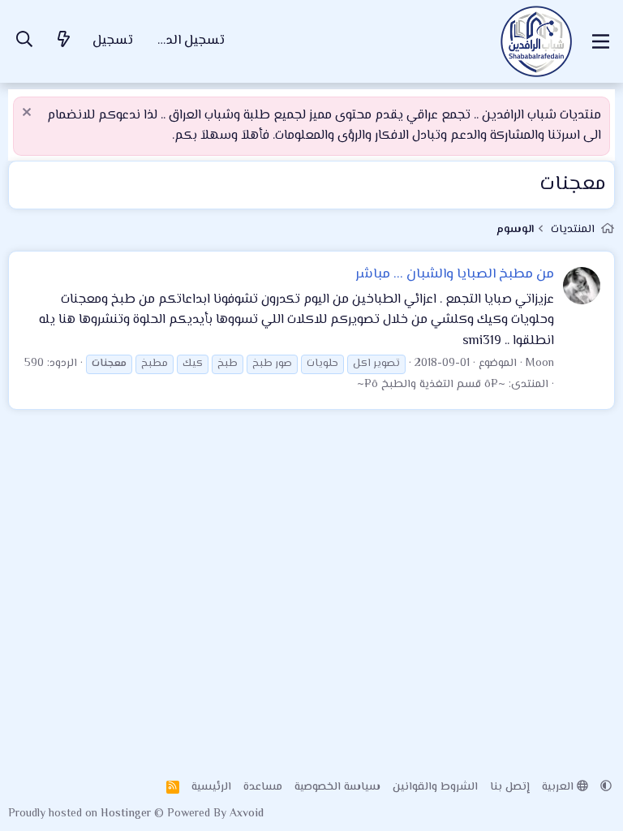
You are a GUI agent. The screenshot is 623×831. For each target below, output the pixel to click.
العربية (559, 787)
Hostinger (127, 814)
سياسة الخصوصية (337, 787)
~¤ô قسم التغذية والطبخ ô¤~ (431, 385)
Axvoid (247, 814)
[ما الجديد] (64, 42)
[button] (606, 787)
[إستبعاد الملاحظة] (29, 114)
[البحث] (24, 42)
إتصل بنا (510, 787)
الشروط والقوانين (435, 787)
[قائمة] (601, 41)
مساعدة (262, 787)
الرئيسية (211, 787)
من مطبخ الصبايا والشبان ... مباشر (454, 274)
